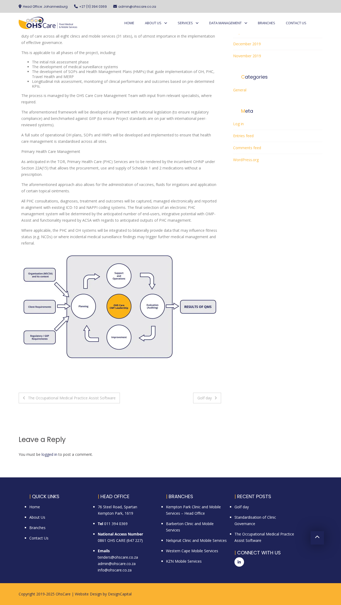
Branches (266, 23)
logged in (49, 454)
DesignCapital (120, 593)
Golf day (204, 397)
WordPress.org (246, 159)
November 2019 (247, 55)
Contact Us (296, 23)
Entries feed (243, 135)
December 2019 (247, 43)
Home (129, 23)
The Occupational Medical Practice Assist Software (72, 397)
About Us (153, 23)
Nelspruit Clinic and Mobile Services (196, 540)
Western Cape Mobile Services (192, 550)
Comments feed (247, 147)
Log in (238, 123)
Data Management (225, 23)
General (239, 89)
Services (185, 23)
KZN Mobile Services (184, 561)
